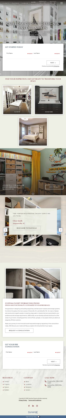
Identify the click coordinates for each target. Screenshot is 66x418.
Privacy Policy (23, 400)
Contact (6, 381)
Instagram (37, 406)
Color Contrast (39, 417)
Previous (5, 230)
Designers (28, 387)
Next (52, 63)
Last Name (37, 53)
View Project (54, 187)
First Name (9, 53)
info (33, 193)
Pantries (15, 3)
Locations (28, 384)
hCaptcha (56, 66)
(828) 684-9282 (53, 3)
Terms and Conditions (34, 400)
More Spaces (33, 3)
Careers (28, 390)
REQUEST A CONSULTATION (19, 330)
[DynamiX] (33, 412)
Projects (6, 384)
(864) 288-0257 (43, 3)
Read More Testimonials (27, 228)
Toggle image (5, 234)
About (27, 381)
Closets (6, 3)
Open (60, 155)
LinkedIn (33, 406)
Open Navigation (62, 3)
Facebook (29, 406)
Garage (25, 3)
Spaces (6, 387)
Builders (6, 390)
